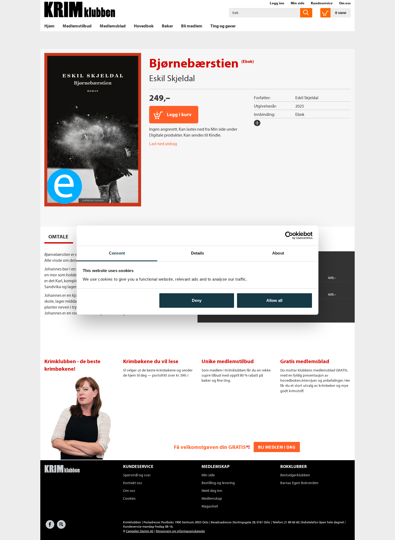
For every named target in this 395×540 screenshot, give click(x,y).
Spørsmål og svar (137, 475)
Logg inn (277, 3)
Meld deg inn (212, 490)
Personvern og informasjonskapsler (180, 531)
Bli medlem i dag (277, 447)
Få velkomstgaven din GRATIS (210, 447)
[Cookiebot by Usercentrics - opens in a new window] (289, 235)
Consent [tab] (117, 253)
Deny (197, 300)
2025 (299, 106)
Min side (297, 3)
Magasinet (210, 506)
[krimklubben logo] (62, 469)
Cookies (129, 498)
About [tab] (278, 253)
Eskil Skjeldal (172, 78)
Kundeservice (322, 3)
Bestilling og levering (218, 482)
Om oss (345, 3)
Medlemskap (212, 498)
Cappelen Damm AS (139, 531)
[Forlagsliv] (61, 527)
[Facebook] (50, 527)
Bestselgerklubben (295, 475)
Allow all (274, 300)
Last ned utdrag (163, 143)
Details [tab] (197, 253)
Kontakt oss (132, 482)
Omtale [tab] (58, 236)
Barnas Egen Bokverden (299, 482)
